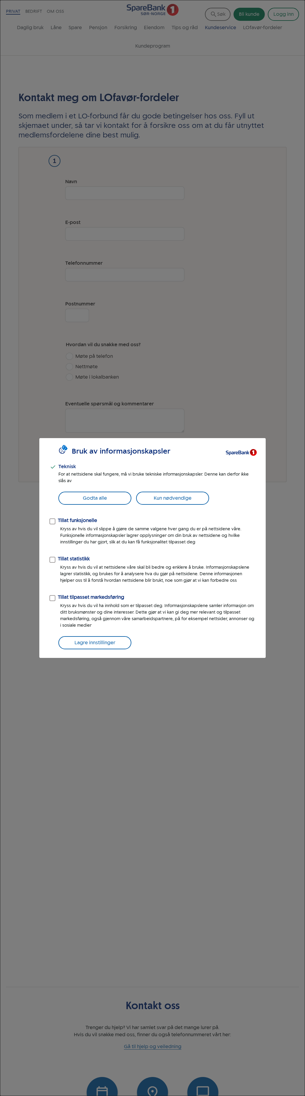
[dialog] (152, 548)
